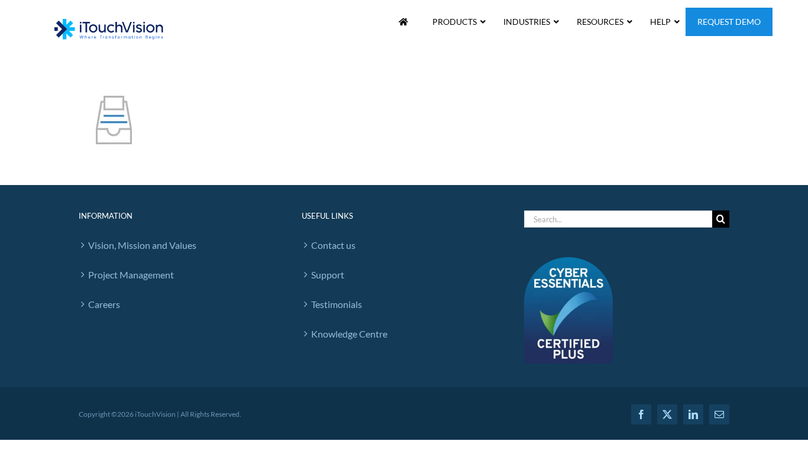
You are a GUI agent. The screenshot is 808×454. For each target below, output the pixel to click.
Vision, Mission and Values (142, 245)
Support (327, 274)
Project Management (131, 274)
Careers (104, 304)
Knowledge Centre (349, 333)
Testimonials (336, 304)
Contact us (333, 245)
